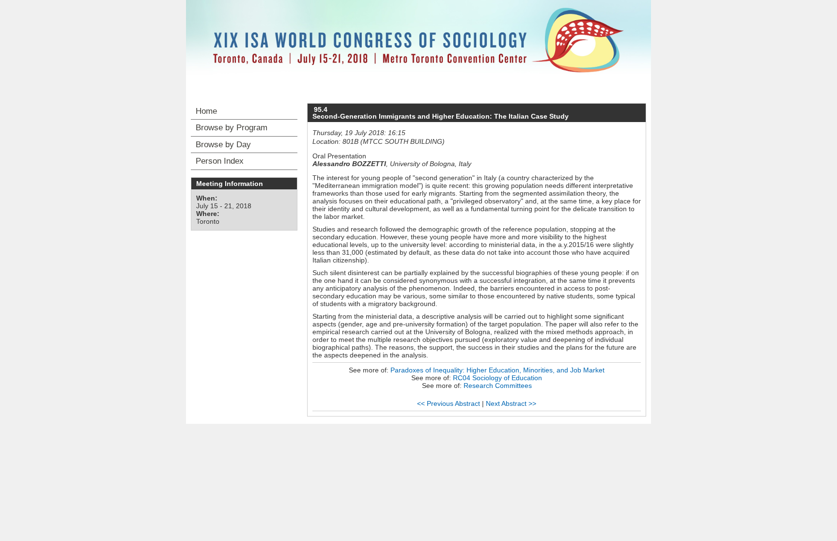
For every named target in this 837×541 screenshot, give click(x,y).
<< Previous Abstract (448, 403)
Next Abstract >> (511, 403)
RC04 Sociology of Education (497, 378)
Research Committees (498, 385)
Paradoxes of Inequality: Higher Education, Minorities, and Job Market (497, 370)
